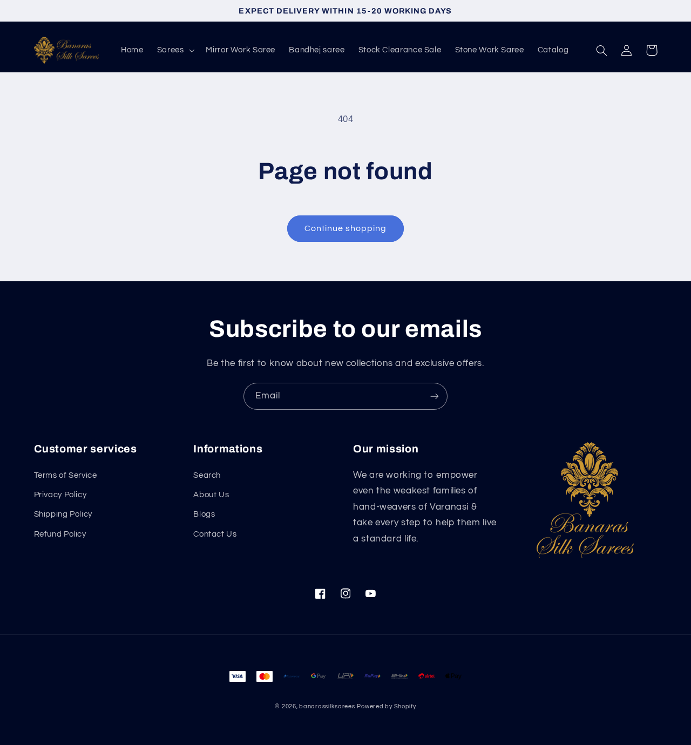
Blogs (204, 514)
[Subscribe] (434, 396)
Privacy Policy (60, 495)
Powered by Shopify (386, 706)
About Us (211, 495)
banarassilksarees (327, 706)
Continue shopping (345, 228)
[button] (174, 50)
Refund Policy (60, 534)
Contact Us (214, 534)
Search (207, 475)
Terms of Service (65, 475)
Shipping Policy (63, 514)
